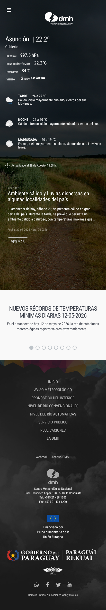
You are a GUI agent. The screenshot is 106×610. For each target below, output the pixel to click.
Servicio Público (52, 422)
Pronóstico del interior (52, 398)
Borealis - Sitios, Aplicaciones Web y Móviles (53, 595)
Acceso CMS (60, 457)
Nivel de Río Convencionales (53, 406)
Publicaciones (53, 430)
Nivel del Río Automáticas (53, 414)
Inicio (53, 382)
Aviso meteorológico (53, 389)
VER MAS (18, 242)
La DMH (53, 438)
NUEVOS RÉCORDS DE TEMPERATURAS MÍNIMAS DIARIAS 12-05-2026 (53, 312)
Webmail (42, 457)
